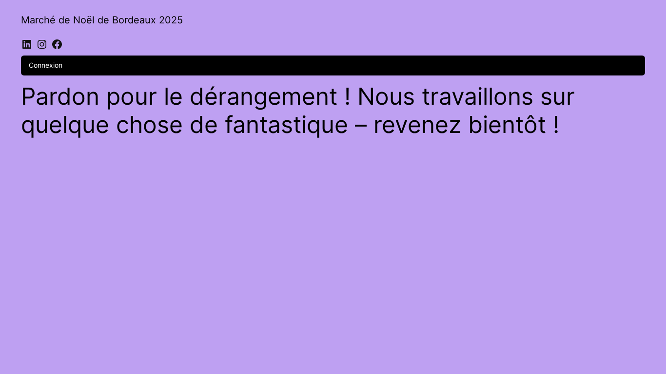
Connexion (45, 65)
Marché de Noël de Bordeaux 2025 (102, 20)
